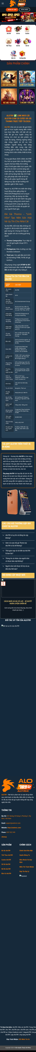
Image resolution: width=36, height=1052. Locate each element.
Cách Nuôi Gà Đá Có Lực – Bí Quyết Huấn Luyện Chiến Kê (18, 602)
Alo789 (9, 33)
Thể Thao (9, 46)
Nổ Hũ (18, 46)
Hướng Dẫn (23, 58)
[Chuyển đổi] (3, 535)
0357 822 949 (10, 832)
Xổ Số (27, 46)
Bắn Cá (13, 58)
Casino (27, 33)
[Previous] (1, 598)
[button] (3, 3)
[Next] (35, 598)
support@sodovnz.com (13, 823)
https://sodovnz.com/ (14, 828)
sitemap (4, 837)
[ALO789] (18, 3)
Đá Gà (18, 33)
